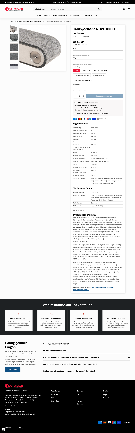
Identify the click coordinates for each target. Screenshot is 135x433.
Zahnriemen (21, 406)
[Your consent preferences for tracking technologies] (3, 429)
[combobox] (67, 9)
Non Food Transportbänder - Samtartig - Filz (29, 21)
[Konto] (124, 9)
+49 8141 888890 (75, 2)
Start (11, 21)
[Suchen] (99, 9)
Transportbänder (10, 406)
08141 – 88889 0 (10, 414)
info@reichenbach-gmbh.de (26, 414)
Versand (86, 45)
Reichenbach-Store (16, 428)
